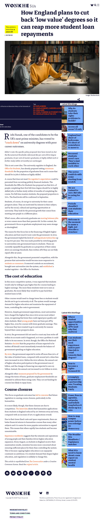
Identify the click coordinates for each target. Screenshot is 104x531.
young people (27, 320)
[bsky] (42, 493)
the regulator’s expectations (39, 178)
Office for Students (12, 168)
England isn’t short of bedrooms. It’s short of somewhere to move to (74, 141)
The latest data (22, 408)
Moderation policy (19, 510)
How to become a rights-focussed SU (74, 367)
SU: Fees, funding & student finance (49, 112)
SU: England (38, 110)
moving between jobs (49, 218)
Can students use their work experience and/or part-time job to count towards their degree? (75, 347)
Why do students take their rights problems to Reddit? (74, 114)
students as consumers (14, 263)
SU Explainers (39, 106)
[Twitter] (92, 5)
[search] (95, 5)
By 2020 (8, 353)
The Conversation (36, 461)
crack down (12, 142)
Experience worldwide (14, 435)
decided (16, 343)
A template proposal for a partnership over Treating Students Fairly (75, 383)
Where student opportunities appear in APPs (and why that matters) (75, 324)
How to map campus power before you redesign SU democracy (74, 422)
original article (32, 464)
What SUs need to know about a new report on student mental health (75, 458)
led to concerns (42, 394)
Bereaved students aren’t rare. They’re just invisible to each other (74, 160)
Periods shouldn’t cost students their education (75, 208)
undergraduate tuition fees (45, 237)
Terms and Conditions (20, 513)
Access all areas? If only (75, 128)
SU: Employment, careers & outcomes (50, 108)
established (47, 266)
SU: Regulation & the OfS (44, 114)
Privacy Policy (16, 517)
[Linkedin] (47, 493)
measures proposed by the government (34, 373)
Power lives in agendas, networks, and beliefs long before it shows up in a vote (75, 403)
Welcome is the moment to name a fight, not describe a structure (74, 226)
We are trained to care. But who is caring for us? (75, 192)
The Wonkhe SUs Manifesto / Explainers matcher (74, 439)
